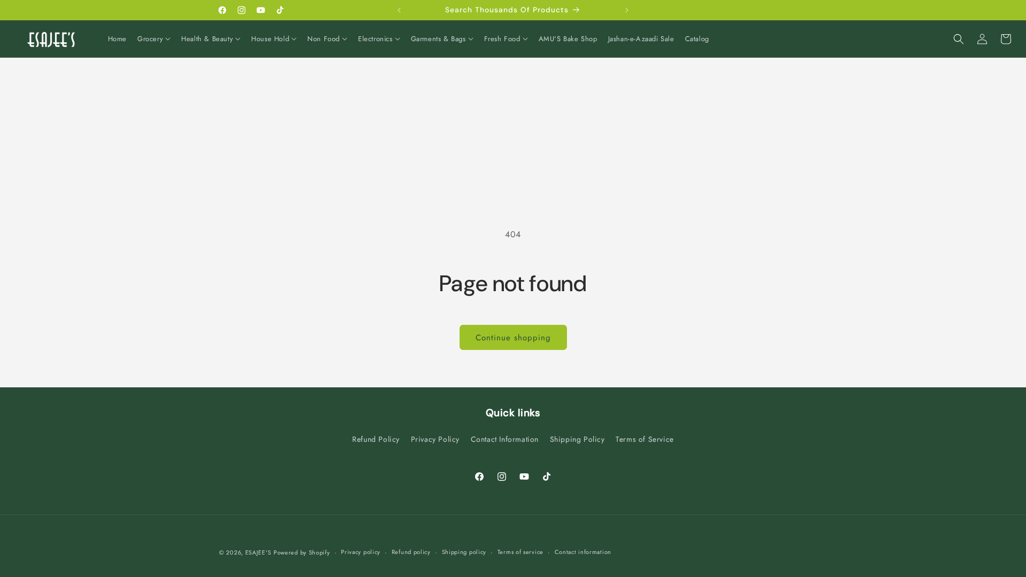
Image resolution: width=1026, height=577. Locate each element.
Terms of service (520, 552)
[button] (154, 39)
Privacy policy (360, 552)
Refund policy (411, 552)
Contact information (583, 552)
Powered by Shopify (302, 552)
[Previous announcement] (399, 10)
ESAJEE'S (258, 552)
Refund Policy (376, 439)
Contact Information (505, 439)
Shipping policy (464, 552)
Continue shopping (513, 338)
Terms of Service (645, 439)
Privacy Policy (435, 439)
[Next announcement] (627, 10)
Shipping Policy (577, 439)
